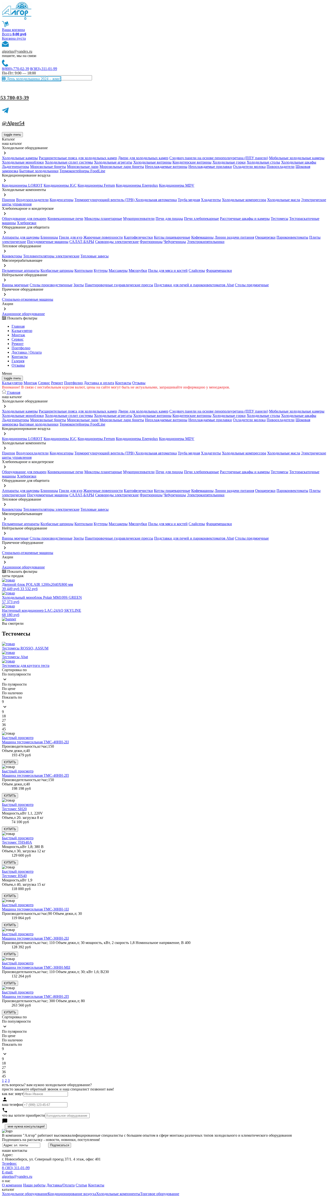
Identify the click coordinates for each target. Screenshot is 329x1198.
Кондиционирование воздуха (72, 1194)
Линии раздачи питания (234, 237)
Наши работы (34, 1185)
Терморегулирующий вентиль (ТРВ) (104, 200)
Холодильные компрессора (244, 200)
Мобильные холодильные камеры (296, 158)
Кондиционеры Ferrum (96, 185)
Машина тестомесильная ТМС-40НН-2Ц (35, 742)
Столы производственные (51, 285)
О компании (12, 1185)
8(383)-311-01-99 (43, 69)
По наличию (12, 693)
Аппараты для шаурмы (20, 237)
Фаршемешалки (219, 270)
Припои (8, 200)
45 (4, 729)
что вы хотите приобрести (23, 1115)
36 (4, 725)
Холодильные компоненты (118, 1194)
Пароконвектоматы (292, 237)
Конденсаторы (61, 200)
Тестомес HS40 (14, 876)
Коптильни (83, 270)
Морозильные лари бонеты (121, 167)
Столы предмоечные (252, 285)
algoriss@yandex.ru (17, 51)
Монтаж (18, 335)
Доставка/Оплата (60, 1185)
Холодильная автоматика (156, 200)
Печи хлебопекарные (201, 219)
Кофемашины (202, 237)
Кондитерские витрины (191, 162)
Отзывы (18, 365)
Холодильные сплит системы (69, 162)
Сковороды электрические (117, 242)
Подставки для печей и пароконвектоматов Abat (194, 285)
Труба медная (189, 200)
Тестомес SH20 (14, 809)
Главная (18, 326)
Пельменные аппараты (20, 270)
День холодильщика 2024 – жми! (33, 79)
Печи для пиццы (169, 219)
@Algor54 (13, 123)
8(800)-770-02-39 (15, 69)
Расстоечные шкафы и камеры (245, 219)
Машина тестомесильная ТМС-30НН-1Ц (35, 909)
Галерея (18, 361)
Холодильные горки (229, 162)
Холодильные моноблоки (23, 162)
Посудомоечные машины (47, 242)
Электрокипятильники (205, 242)
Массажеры (118, 270)
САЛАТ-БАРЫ (81, 242)
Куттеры (101, 270)
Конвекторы (12, 256)
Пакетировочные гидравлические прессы (119, 285)
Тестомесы (279, 219)
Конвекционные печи (65, 219)
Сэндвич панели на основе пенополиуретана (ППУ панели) (218, 158)
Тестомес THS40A (17, 842)
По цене (8, 689)
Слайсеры (197, 270)
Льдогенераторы (15, 167)
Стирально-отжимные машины (27, 299)
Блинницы (49, 237)
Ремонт (18, 344)
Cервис (18, 339)
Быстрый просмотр (17, 738)
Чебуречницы (175, 242)
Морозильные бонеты (48, 167)
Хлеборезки (26, 223)
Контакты (20, 357)
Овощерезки (265, 237)
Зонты (78, 285)
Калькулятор (22, 331)
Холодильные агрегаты (113, 162)
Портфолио (21, 348)
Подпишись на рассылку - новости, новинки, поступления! (51, 1140)
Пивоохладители (281, 167)
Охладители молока (249, 167)
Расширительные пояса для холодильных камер (78, 158)
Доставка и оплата (99, 383)
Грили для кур (70, 237)
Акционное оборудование (23, 314)
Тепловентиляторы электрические (51, 256)
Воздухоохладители (32, 200)
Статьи (81, 1185)
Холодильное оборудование (25, 1194)
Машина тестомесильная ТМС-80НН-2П (35, 996)
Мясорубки (138, 270)
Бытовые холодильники (39, 171)
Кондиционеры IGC (60, 185)
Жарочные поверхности (103, 237)
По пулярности (14, 684)
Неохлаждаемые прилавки (210, 167)
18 (4, 716)
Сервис (44, 383)
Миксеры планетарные (103, 219)
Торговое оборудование (159, 1194)
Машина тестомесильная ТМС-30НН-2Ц (35, 938)
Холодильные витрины (152, 162)
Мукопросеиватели (139, 219)
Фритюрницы (151, 242)
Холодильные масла (283, 200)
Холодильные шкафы (298, 162)
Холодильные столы (263, 162)
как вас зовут (12, 1094)
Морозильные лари (83, 167)
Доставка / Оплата (27, 352)
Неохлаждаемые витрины (166, 167)
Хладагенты (211, 200)
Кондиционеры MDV (176, 185)
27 (4, 720)
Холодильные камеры (20, 158)
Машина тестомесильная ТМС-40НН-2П (35, 775)
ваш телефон (12, 1104)
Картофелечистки (138, 237)
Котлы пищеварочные (172, 237)
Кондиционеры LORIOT (22, 185)
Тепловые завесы (94, 256)
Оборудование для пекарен (24, 219)
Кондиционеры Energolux (137, 185)
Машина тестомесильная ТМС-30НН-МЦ (36, 967)
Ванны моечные (15, 285)
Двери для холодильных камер (143, 158)
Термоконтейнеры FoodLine (82, 171)
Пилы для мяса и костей (168, 270)
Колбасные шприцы (56, 270)
